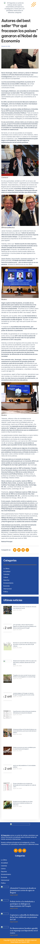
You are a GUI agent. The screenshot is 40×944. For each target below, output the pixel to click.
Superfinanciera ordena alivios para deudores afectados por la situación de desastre (24, 712)
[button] (15, 550)
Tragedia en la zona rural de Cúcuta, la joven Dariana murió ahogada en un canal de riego (24, 676)
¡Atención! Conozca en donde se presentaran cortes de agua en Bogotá (23, 890)
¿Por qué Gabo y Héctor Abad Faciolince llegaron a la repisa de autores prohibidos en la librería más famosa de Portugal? (24, 626)
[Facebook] (16, 851)
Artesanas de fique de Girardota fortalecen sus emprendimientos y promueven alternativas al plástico (24, 731)
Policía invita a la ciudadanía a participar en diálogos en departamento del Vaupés (22, 903)
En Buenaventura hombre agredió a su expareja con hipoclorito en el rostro (24, 930)
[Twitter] (20, 851)
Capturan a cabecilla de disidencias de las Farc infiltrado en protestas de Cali (24, 917)
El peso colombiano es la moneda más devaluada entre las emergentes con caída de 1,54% (24, 785)
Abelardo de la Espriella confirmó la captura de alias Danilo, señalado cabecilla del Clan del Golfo (24, 662)
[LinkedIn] (24, 851)
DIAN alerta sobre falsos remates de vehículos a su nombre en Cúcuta (24, 607)
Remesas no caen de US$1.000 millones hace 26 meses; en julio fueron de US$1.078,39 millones (24, 644)
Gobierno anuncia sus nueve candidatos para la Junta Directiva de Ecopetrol (24, 748)
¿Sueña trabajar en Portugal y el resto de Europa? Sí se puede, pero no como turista (23, 694)
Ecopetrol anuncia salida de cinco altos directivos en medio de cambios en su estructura (23, 803)
